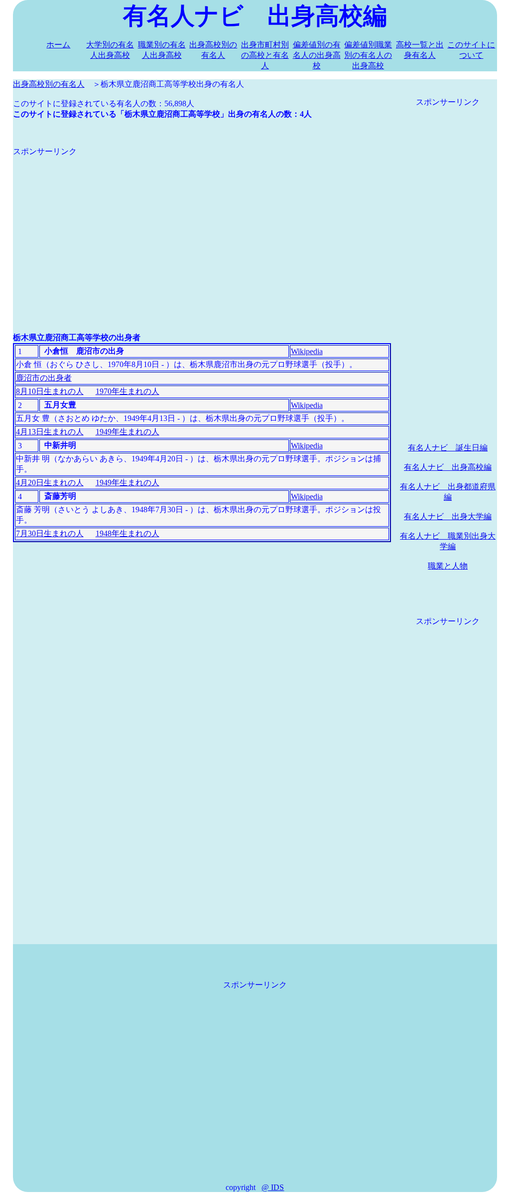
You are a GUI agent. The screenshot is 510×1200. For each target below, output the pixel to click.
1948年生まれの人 (127, 533)
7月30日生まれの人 (50, 533)
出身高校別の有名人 (49, 84)
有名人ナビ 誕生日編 (448, 447)
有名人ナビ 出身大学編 (448, 516)
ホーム (58, 44)
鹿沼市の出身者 (44, 378)
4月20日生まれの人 (50, 482)
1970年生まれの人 (127, 391)
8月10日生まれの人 (50, 391)
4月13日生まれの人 (50, 431)
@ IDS (272, 1187)
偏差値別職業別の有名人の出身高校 (368, 55)
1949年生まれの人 (127, 431)
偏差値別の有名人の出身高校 (317, 55)
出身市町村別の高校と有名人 (265, 55)
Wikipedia (307, 351)
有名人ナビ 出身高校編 (448, 467)
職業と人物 (448, 566)
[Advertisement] (202, 227)
